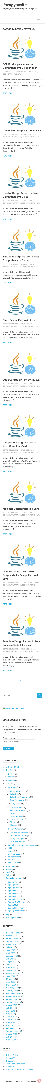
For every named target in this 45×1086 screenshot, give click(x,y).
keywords (16, 803)
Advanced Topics (13, 767)
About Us (10, 1066)
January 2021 (12, 970)
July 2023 (10, 947)
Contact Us (10, 1058)
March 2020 (11, 984)
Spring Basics (13, 884)
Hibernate (10, 780)
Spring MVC (13, 905)
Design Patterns (28, 137)
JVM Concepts (14, 854)
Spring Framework (14, 878)
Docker (11, 774)
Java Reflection (16, 819)
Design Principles (10, 74)
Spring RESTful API (16, 907)
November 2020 (13, 973)
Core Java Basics (17, 800)
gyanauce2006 (20, 72)
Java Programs (16, 816)
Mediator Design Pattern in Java (21, 508)
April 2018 (10, 1016)
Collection (14, 794)
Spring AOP (13, 881)
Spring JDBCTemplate (17, 902)
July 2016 (10, 1037)
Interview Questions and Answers (22, 845)
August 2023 (11, 944)
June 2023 (10, 950)
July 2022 (10, 958)
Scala (8, 872)
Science (9, 875)
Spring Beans (13, 890)
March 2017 (11, 1025)
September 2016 (13, 1031)
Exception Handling (18, 810)
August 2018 (11, 1005)
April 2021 (10, 967)
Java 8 (11, 851)
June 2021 (10, 964)
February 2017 (12, 1028)
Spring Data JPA (15, 899)
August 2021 (11, 961)
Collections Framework (20, 797)
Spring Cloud (13, 896)
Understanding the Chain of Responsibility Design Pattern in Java (21, 575)
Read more (7, 93)
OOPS (10, 859)
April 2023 (10, 953)
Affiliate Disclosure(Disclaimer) (19, 1069)
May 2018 (10, 1013)
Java (20, 74)
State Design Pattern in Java (19, 320)
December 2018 (13, 993)
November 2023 (13, 935)
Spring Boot (13, 893)
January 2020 (12, 990)
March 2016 (11, 1039)
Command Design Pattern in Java (22, 130)
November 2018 (13, 996)
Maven (11, 776)
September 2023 (13, 941)
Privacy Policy (12, 1055)
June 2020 (10, 976)
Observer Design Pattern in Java (21, 379)
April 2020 (10, 982)
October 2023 (12, 938)
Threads (13, 825)
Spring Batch (13, 887)
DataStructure (16, 807)
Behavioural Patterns (12, 137)
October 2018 (12, 999)
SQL (8, 914)
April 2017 (10, 1022)
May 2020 (10, 979)
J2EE (10, 848)
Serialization (13, 862)
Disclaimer (10, 1060)
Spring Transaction (16, 910)
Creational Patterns (18, 835)
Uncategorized (12, 917)
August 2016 (11, 1034)
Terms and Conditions (15, 1063)
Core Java (33, 72)
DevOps (9, 770)
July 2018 (10, 1008)
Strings (13, 822)
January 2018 (12, 1019)
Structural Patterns (18, 841)
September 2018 (13, 1002)
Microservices (14, 856)
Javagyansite (15, 5)
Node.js (9, 869)
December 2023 (13, 932)
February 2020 (12, 987)
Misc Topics (11, 866)
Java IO (13, 813)
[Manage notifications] (39, 1081)
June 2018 (10, 1010)
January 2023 (12, 956)
